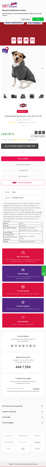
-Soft (10, 464)
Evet (38, 19)
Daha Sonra (26, 19)
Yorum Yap (33, 122)
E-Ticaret (16, 464)
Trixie (14, 192)
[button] (4, 69)
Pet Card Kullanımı (25, 183)
